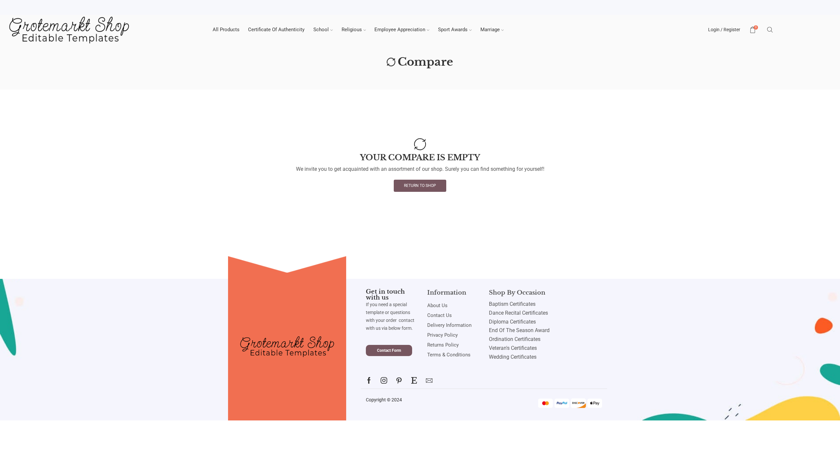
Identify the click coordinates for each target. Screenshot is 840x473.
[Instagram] (384, 380)
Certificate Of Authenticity (276, 30)
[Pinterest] (399, 380)
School (321, 30)
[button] (389, 350)
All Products (226, 30)
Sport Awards (453, 30)
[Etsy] (414, 380)
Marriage (490, 30)
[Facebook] (369, 380)
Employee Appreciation (399, 30)
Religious (352, 30)
